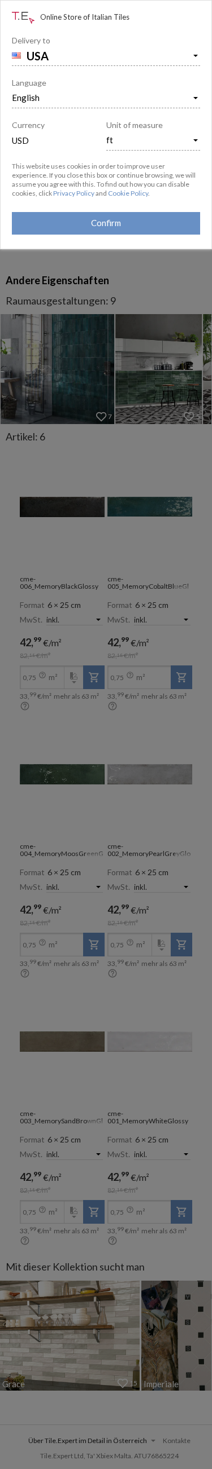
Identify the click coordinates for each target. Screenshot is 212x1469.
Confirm (106, 223)
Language (29, 82)
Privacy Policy (73, 193)
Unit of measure (134, 125)
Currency (28, 125)
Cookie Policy (128, 193)
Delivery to (31, 40)
